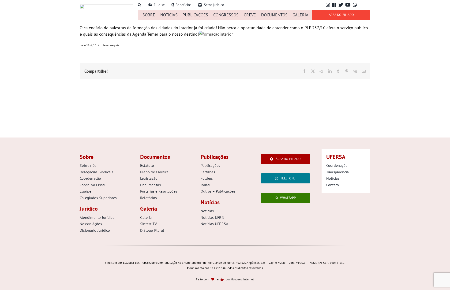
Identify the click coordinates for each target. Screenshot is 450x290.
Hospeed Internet (242, 279)
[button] (139, 5)
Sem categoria (111, 45)
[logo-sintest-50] (106, 6)
